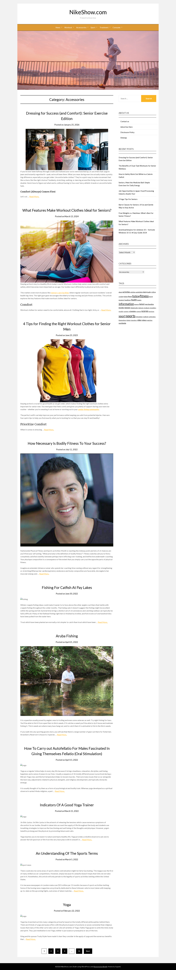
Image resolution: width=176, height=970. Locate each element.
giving (151, 296)
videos (144, 320)
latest (142, 304)
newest (127, 308)
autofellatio (139, 292)
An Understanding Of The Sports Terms (67, 853)
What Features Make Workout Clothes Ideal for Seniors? (66, 210)
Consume (116, 27)
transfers (134, 320)
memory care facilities (60, 292)
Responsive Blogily (101, 967)
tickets (128, 320)
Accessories (81, 27)
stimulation (139, 316)
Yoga (67, 904)
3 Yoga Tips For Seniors (128, 199)
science (138, 311)
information (126, 303)
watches (149, 320)
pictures (141, 308)
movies (121, 308)
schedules (132, 311)
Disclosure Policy (127, 132)
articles (132, 292)
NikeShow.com (88, 12)
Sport (93, 27)
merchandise (149, 304)
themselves (122, 320)
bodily (149, 292)
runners (126, 311)
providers (153, 308)
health (134, 300)
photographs (134, 308)
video (139, 320)
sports (130, 316)
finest (130, 296)
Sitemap (123, 138)
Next (88, 951)
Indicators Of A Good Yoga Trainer (67, 805)
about (120, 292)
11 (79, 951)
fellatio (125, 296)
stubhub (145, 316)
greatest (121, 300)
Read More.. (34, 196)
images (139, 300)
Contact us (124, 121)
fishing (136, 296)
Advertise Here (126, 127)
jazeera (136, 304)
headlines (127, 300)
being (145, 292)
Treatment (104, 27)
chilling (153, 292)
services (151, 311)
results (121, 311)
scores (144, 311)
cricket (121, 296)
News (58, 27)
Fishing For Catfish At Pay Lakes (67, 587)
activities (126, 292)
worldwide (122, 323)
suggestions (152, 316)
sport (122, 316)
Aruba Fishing (67, 636)
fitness (144, 296)
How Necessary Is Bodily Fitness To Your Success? (67, 443)
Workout (68, 27)
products (147, 308)
